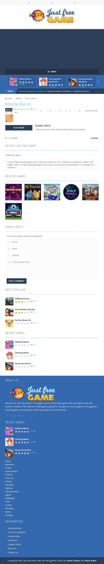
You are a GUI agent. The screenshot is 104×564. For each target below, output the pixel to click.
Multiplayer (10, 498)
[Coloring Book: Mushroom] (9, 355)
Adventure (9, 464)
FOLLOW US (74, 2)
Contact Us (13, 552)
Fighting (8, 488)
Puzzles (8, 505)
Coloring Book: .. (22, 352)
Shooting (9, 508)
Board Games (11, 471)
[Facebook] (7, 416)
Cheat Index (90, 560)
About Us (12, 548)
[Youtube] (11, 416)
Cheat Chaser (73, 560)
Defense (9, 474)
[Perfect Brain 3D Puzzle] (9, 322)
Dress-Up (9, 478)
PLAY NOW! (19, 127)
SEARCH (52, 2)
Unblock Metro (25, 79)
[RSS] (24, 416)
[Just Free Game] (52, 15)
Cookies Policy (14, 544)
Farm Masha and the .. (25, 309)
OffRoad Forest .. (23, 298)
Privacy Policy (14, 536)
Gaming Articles (12, 491)
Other (7, 501)
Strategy (9, 515)
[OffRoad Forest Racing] (9, 301)
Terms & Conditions (17, 532)
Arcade (8, 468)
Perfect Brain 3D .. (23, 320)
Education (9, 484)
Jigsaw (8, 495)
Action (8, 461)
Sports (18, 99)
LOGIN (29, 2)
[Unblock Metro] (9, 344)
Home (9, 99)
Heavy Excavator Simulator (32, 91)
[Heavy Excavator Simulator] (9, 366)
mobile (14, 138)
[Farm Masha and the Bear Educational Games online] (9, 312)
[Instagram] (15, 416)
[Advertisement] (52, 48)
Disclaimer (12, 540)
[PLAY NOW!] (13, 81)
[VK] (19, 416)
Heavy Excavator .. (24, 363)
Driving (8, 481)
